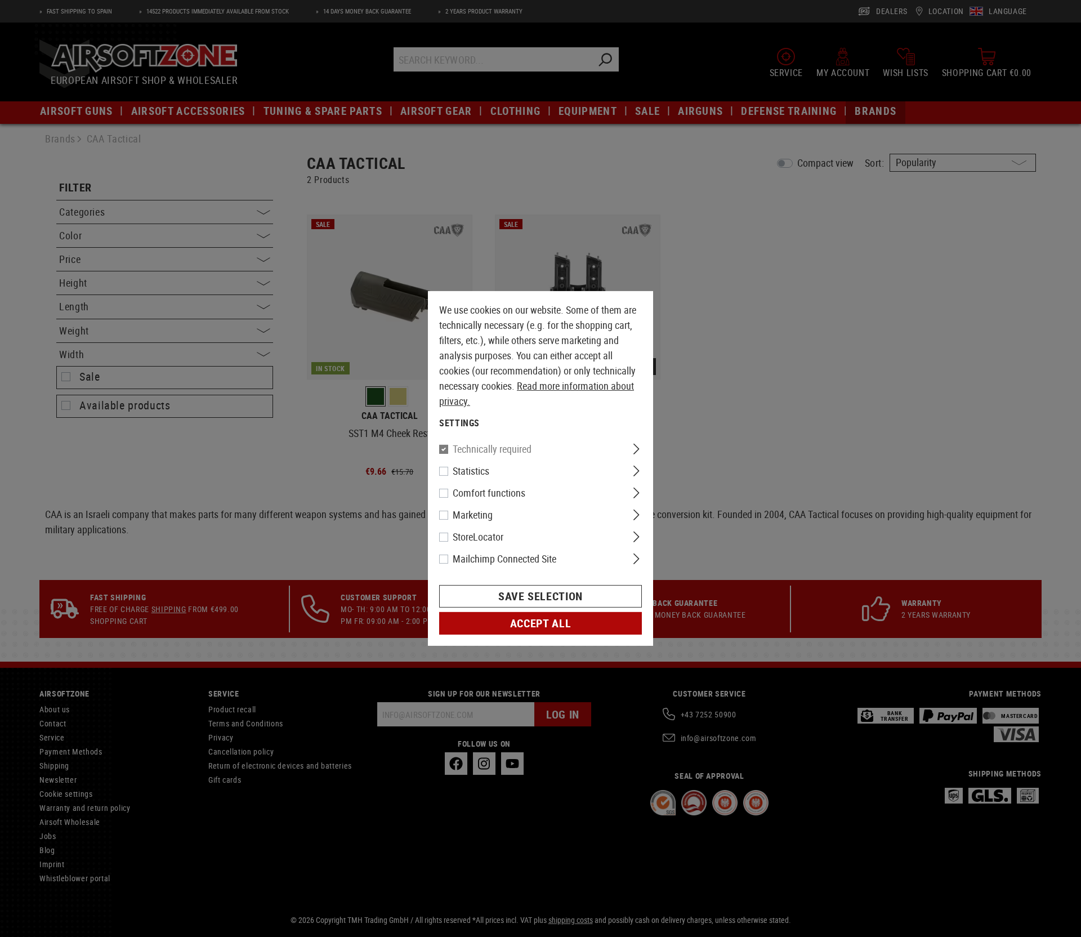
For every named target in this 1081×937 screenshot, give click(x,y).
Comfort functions (489, 492)
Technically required (492, 449)
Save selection (540, 596)
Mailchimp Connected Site (504, 558)
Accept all (540, 623)
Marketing (473, 514)
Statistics (471, 471)
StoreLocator (478, 536)
